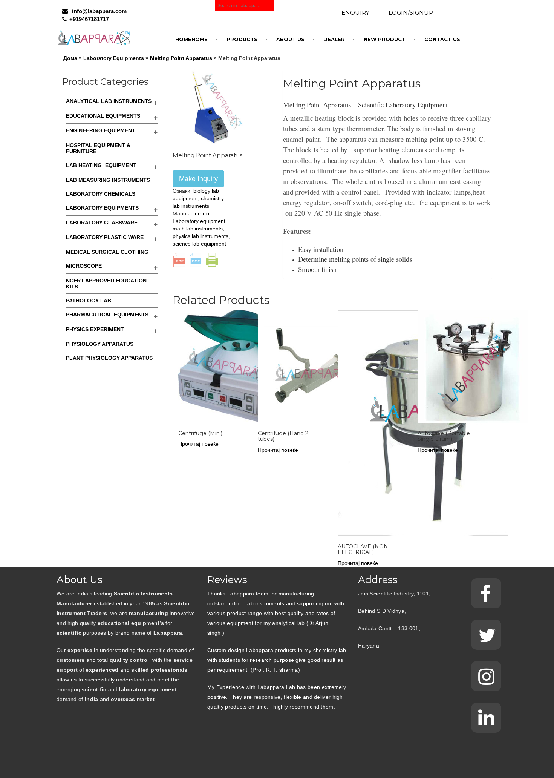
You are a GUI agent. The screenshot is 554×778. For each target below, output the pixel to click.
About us (290, 39)
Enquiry (355, 12)
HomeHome (191, 39)
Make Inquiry (198, 179)
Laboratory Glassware (102, 222)
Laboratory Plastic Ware (105, 237)
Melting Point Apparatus (181, 58)
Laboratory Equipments (113, 58)
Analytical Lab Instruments (109, 101)
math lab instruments (198, 229)
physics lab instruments (200, 236)
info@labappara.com (98, 11)
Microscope (84, 266)
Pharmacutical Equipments (107, 315)
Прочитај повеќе (198, 444)
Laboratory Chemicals (100, 194)
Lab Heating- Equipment (101, 165)
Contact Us (442, 39)
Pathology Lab (88, 301)
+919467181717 (89, 19)
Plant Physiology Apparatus (109, 358)
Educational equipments (103, 116)
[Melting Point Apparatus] (210, 107)
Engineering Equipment (100, 130)
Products (241, 39)
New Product (385, 39)
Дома (70, 58)
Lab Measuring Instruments (108, 180)
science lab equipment (199, 244)
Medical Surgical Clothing (107, 252)
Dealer (334, 39)
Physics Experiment (95, 329)
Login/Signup (411, 12)
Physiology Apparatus (99, 344)
